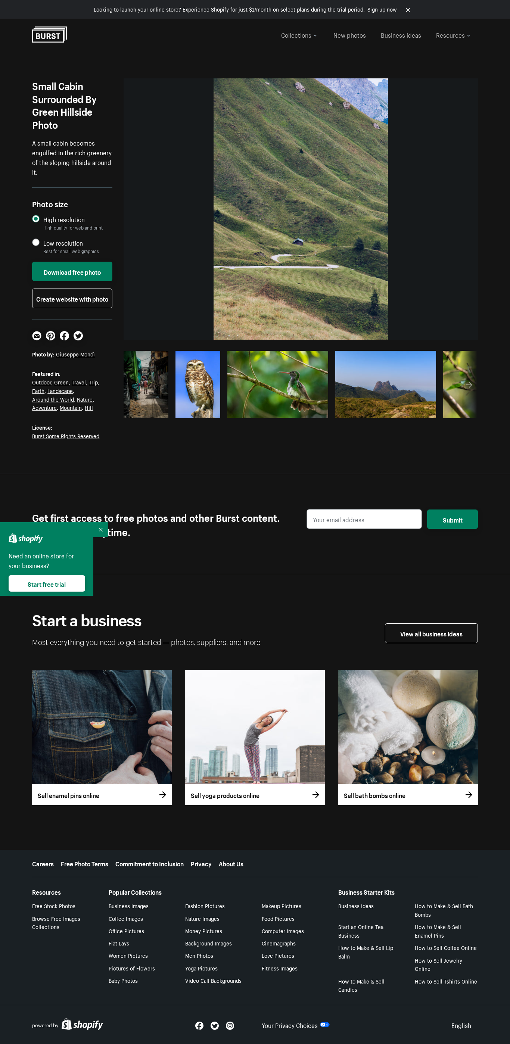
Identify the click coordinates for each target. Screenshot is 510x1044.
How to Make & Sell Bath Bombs (444, 909)
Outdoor (41, 382)
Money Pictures (203, 930)
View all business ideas (431, 633)
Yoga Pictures (201, 968)
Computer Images (283, 930)
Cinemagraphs (279, 943)
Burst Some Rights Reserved (65, 435)
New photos (349, 34)
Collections (296, 34)
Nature (85, 399)
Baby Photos (123, 980)
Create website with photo (72, 298)
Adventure (44, 407)
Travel (79, 382)
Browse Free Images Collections (56, 922)
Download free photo (72, 271)
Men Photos (199, 955)
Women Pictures (128, 955)
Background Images (208, 943)
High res (276, 410)
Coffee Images (126, 918)
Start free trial (47, 583)
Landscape (60, 390)
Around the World (53, 399)
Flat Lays (119, 943)
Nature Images (202, 918)
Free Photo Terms (84, 863)
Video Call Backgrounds (213, 980)
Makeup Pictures (281, 905)
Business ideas (401, 34)
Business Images (129, 905)
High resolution (64, 219)
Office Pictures (126, 930)
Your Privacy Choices (290, 1024)
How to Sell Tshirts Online (446, 981)
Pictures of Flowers (132, 968)
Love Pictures (278, 955)
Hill (89, 407)
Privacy (201, 863)
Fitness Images (280, 968)
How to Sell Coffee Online (446, 947)
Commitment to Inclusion (149, 863)
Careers (43, 863)
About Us (231, 863)
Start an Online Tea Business (360, 930)
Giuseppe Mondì (75, 354)
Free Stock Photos (53, 905)
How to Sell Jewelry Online (438, 964)
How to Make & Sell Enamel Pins (438, 930)
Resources (450, 34)
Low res (149, 410)
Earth (38, 390)
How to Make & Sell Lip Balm (365, 951)
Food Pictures (278, 918)
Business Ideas (356, 905)
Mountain (71, 407)
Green (61, 382)
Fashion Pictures (205, 905)
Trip (93, 382)
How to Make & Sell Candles (361, 985)
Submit (453, 519)
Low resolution (63, 243)
